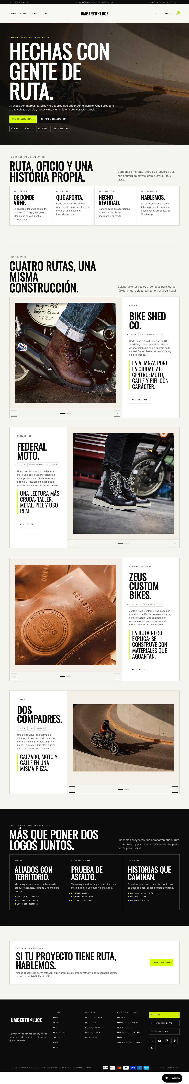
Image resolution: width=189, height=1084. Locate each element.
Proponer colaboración (53, 119)
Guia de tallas (124, 1027)
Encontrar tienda (159, 1031)
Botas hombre (59, 1032)
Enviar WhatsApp (162, 963)
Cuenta (167, 14)
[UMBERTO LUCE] (94, 13)
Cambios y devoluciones (71, 1068)
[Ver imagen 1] (62, 413)
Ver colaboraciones (23, 119)
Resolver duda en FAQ (161, 1023)
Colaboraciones (92, 1032)
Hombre (13, 14)
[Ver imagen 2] (68, 413)
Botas (55, 1027)
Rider (33, 14)
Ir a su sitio (140, 400)
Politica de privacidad (46, 1068)
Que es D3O (90, 1022)
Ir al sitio (26, 524)
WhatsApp (155, 1015)
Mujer (23, 14)
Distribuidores (92, 1027)
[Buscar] (157, 13)
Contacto (121, 1017)
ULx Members (91, 1037)
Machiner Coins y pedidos (129, 1042)
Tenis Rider (59, 1037)
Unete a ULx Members (18, 2)
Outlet (43, 14)
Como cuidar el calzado (128, 1032)
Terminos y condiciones (20, 1068)
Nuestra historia (93, 1017)
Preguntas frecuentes (127, 1022)
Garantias (122, 1037)
